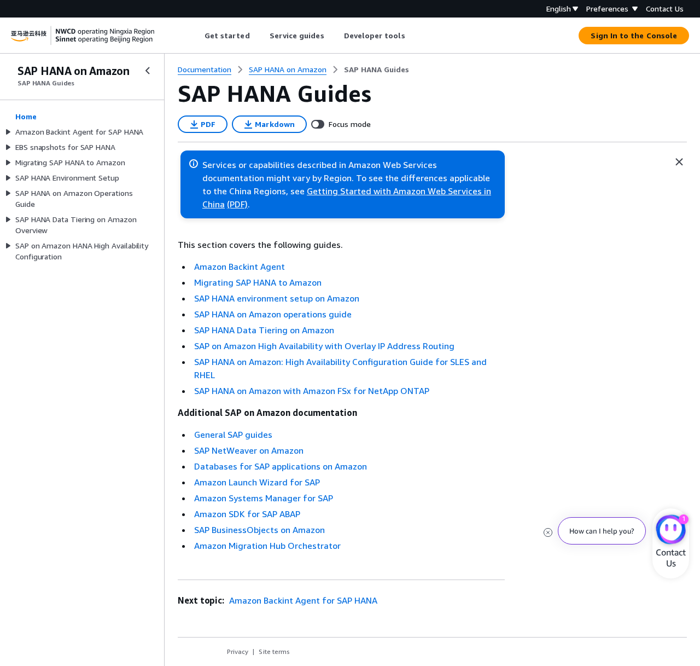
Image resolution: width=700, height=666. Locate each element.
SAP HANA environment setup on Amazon (276, 298)
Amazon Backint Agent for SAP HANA (302, 600)
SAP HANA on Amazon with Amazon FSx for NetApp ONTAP (311, 390)
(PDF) (237, 204)
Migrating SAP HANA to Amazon (258, 282)
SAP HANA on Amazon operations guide (273, 314)
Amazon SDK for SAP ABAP (247, 513)
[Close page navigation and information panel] (679, 162)
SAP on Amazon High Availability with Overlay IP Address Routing (324, 345)
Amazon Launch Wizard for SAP (257, 482)
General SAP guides (233, 434)
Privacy (237, 651)
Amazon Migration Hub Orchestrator (267, 545)
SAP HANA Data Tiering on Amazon (264, 330)
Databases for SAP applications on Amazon (280, 466)
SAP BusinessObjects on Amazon (259, 529)
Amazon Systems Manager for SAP (263, 498)
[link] (376, 69)
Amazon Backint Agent (239, 266)
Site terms (274, 651)
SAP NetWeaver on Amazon (249, 450)
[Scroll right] (413, 35)
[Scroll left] (196, 35)
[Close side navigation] (147, 70)
